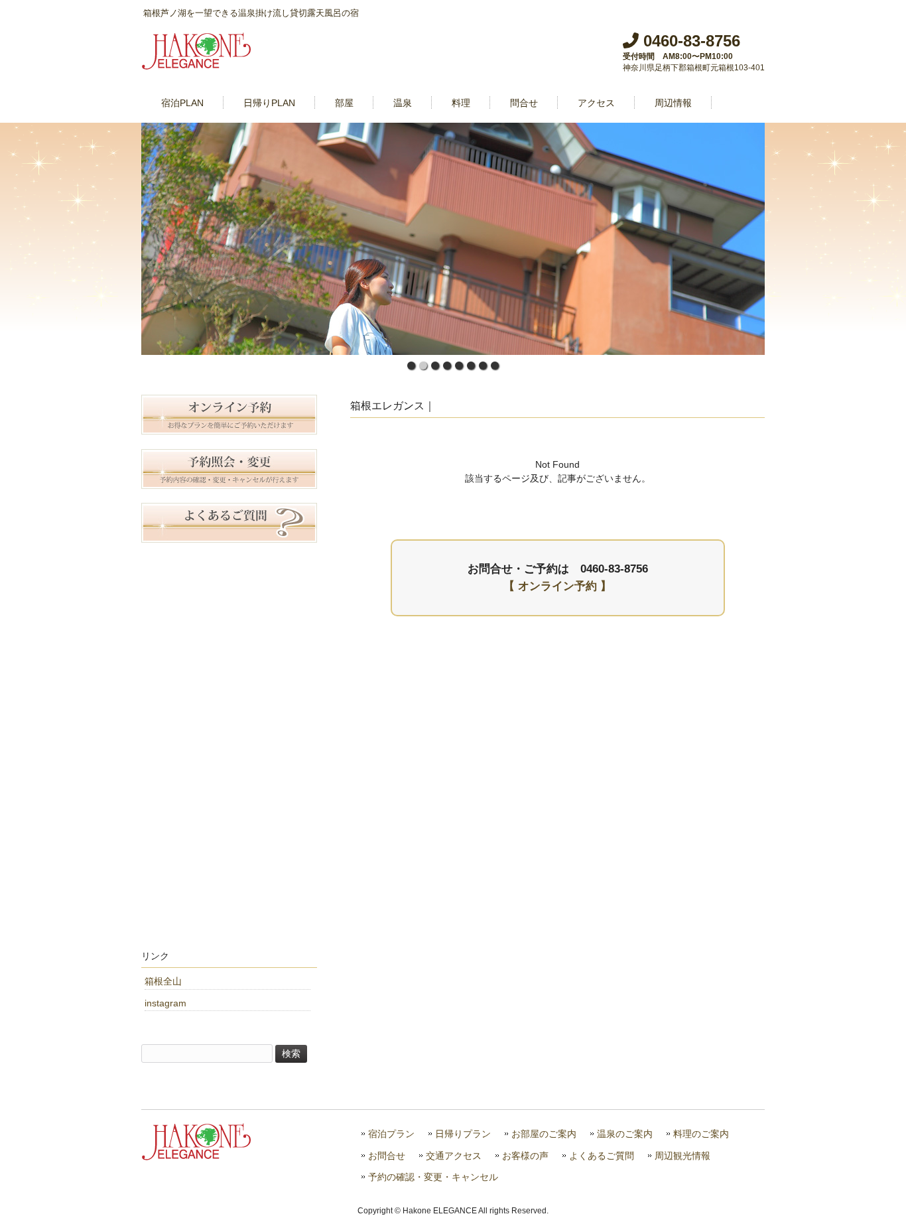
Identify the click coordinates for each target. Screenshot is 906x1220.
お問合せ (386, 1156)
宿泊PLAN (182, 103)
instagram (165, 1003)
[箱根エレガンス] (197, 64)
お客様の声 (525, 1156)
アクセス (596, 103)
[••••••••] (453, 239)
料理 (461, 103)
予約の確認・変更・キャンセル (433, 1177)
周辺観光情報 (682, 1156)
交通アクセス (454, 1156)
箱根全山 (163, 981)
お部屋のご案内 (543, 1134)
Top (874, 1188)
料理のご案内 (701, 1134)
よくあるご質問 (601, 1156)
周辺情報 (673, 103)
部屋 (344, 103)
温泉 (402, 103)
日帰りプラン (463, 1134)
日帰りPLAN (269, 103)
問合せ (524, 103)
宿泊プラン (391, 1134)
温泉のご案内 (625, 1134)
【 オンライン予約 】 (557, 585)
